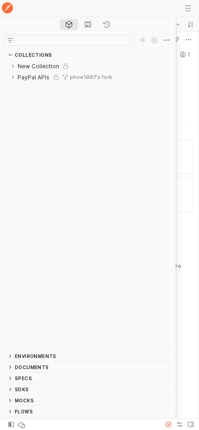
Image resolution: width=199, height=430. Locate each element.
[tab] (69, 24)
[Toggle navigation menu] (187, 8)
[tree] (88, 205)
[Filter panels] (10, 40)
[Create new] (142, 40)
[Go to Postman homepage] (7, 8)
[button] (190, 24)
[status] (22, 424)
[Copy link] (176, 39)
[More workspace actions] (188, 39)
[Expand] (13, 66)
